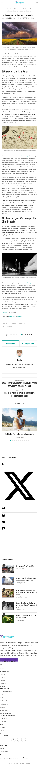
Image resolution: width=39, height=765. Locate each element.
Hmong (29, 283)
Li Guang (13, 323)
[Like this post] (23, 335)
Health (2, 697)
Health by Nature (5, 701)
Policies (3, 745)
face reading (24, 156)
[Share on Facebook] (25, 335)
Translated (5, 312)
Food (1, 694)
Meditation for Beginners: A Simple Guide (19, 434)
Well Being (4, 688)
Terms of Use (4, 755)
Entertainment (4, 671)
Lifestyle (2, 680)
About (2, 748)
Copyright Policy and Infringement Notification (14, 758)
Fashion (2, 674)
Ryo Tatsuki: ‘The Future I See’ (25, 566)
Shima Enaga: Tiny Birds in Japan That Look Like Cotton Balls (26, 579)
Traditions (3, 683)
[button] (3, 424)
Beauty (2, 668)
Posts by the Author (28, 343)
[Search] (37, 2)
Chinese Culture (29, 9)
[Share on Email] (3, 523)
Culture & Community (16, 9)
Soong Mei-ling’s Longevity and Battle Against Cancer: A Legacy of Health (26, 593)
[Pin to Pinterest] (29, 335)
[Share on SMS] (3, 529)
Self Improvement (5, 713)
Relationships (4, 710)
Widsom (2, 686)
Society (2, 733)
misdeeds (22, 323)
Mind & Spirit (4, 704)
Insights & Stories (7, 715)
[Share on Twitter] (27, 335)
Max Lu (12, 18)
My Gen (2, 730)
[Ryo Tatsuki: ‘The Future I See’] (8, 569)
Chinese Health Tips (6, 691)
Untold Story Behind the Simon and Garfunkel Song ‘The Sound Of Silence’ (26, 605)
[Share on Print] (3, 516)
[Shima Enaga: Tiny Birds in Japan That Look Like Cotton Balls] (8, 581)
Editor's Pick (3, 718)
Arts (1, 665)
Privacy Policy (4, 751)
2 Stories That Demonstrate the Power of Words (26, 617)
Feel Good (3, 721)
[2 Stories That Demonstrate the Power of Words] (8, 619)
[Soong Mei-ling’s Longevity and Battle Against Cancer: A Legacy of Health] (8, 593)
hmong (5, 323)
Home (3, 9)
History (2, 724)
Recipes (2, 707)
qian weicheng (7, 326)
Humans (2, 727)
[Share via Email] (31, 335)
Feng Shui (3, 677)
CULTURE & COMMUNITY (8, 661)
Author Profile (10, 343)
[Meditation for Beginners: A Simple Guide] (19, 419)
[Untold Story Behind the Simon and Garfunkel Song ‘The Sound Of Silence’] (8, 606)
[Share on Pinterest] (3, 510)
